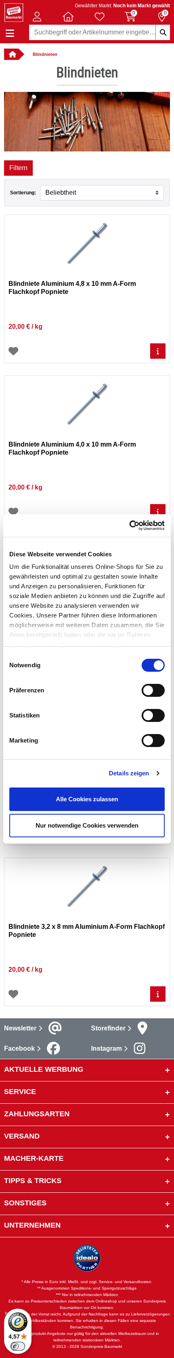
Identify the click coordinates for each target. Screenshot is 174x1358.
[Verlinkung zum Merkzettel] (99, 16)
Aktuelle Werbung (43, 1069)
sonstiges (25, 1203)
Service (20, 1092)
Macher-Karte (34, 1158)
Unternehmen (32, 1225)
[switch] (153, 690)
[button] (37, 16)
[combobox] (99, 32)
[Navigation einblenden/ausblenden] (10, 33)
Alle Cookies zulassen (87, 799)
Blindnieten (45, 54)
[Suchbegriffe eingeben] (162, 32)
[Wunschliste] (13, 351)
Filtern (18, 167)
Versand (22, 1136)
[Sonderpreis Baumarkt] (13, 12)
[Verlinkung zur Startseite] (11, 54)
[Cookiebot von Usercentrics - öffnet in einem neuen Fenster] (129, 525)
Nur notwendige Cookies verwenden (87, 825)
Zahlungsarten (37, 1114)
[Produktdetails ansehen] (158, 351)
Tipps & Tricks (33, 1181)
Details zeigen (129, 773)
